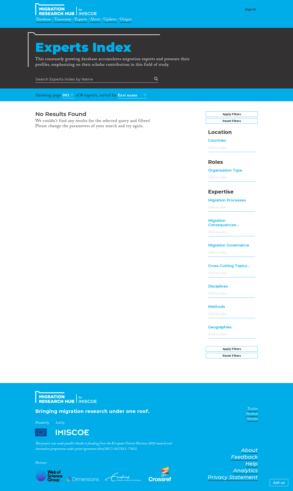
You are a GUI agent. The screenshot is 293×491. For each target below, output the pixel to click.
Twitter (252, 409)
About (95, 20)
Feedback (244, 457)
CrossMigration (67, 9)
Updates (110, 20)
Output (126, 20)
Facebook (252, 414)
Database (43, 20)
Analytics (245, 470)
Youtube (252, 419)
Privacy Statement (233, 477)
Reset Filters (232, 121)
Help (251, 464)
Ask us (279, 482)
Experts (81, 20)
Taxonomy (62, 20)
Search (155, 79)
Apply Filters (232, 114)
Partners (65, 432)
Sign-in (250, 9)
